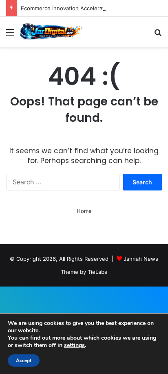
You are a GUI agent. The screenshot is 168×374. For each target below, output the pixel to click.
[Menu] (10, 35)
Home (84, 211)
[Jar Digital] (53, 31)
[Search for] (158, 35)
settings (74, 345)
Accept (23, 360)
